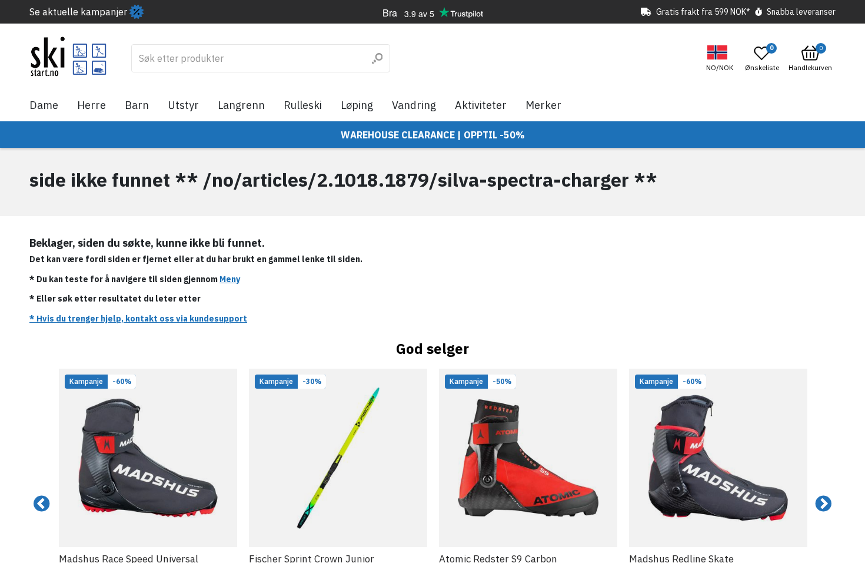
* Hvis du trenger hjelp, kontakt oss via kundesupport (138, 318)
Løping (357, 105)
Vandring (414, 105)
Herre (91, 105)
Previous (41, 504)
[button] (721, 58)
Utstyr (183, 105)
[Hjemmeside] (68, 56)
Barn (137, 105)
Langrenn (241, 105)
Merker (543, 105)
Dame (43, 105)
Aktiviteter (481, 105)
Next (823, 504)
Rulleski (303, 105)
